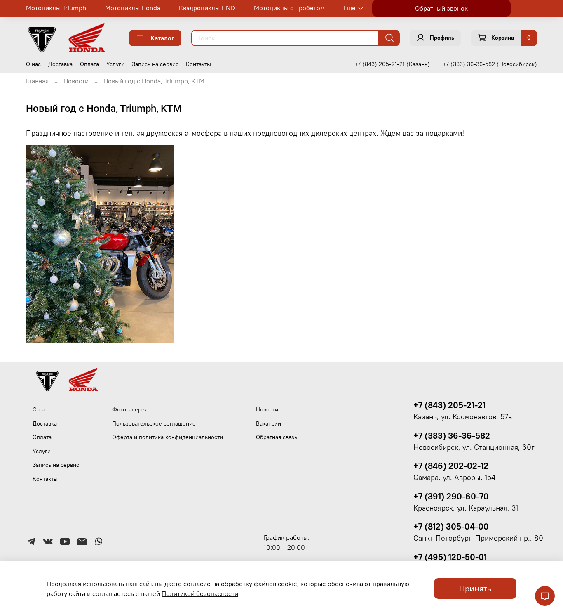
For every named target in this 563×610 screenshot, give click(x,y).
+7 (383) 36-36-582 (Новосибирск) (490, 64)
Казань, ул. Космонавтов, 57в (462, 416)
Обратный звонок (441, 8)
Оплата (89, 64)
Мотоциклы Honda (132, 8)
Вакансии (268, 423)
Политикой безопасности (200, 593)
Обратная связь (276, 437)
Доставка (60, 64)
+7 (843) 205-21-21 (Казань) (392, 64)
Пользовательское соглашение (154, 423)
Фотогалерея (130, 409)
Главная (37, 81)
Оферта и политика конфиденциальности (167, 437)
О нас (33, 64)
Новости (76, 81)
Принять (475, 588)
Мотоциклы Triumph (56, 8)
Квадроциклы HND (207, 8)
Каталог (162, 38)
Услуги (115, 64)
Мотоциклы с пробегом (289, 8)
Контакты (198, 64)
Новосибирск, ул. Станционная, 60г (474, 447)
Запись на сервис (155, 64)
